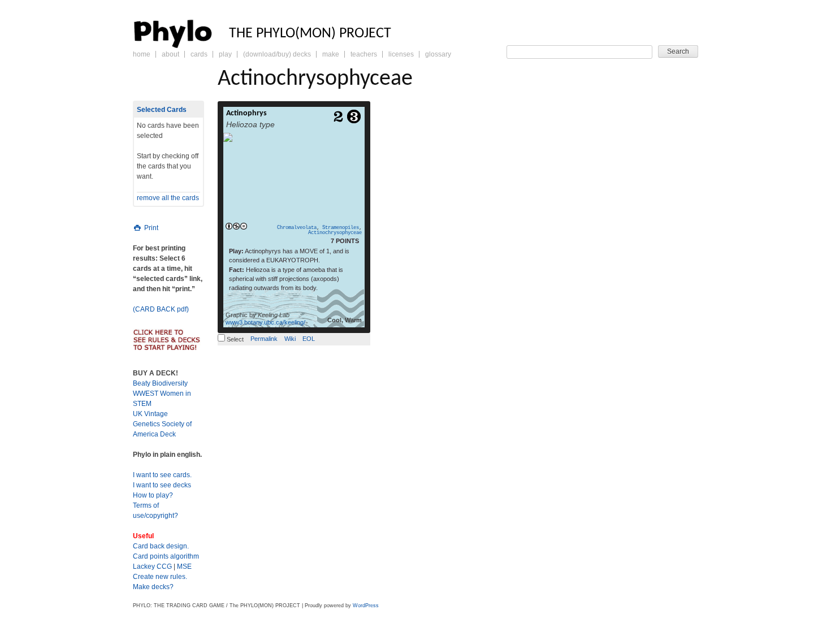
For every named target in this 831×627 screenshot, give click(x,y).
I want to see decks (162, 485)
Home (141, 54)
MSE (184, 566)
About (170, 54)
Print (150, 228)
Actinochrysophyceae (335, 233)
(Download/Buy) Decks (277, 54)
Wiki (290, 338)
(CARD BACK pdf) (161, 309)
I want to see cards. (162, 475)
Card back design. (161, 546)
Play (225, 54)
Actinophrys (246, 113)
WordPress (366, 605)
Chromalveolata (297, 228)
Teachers (363, 54)
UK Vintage (150, 414)
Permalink (264, 338)
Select (234, 339)
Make (330, 54)
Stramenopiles (340, 228)
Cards (199, 54)
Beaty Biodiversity (160, 383)
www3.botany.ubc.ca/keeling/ (265, 322)
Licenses (401, 54)
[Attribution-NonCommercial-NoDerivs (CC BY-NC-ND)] (236, 226)
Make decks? (153, 587)
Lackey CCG (152, 566)
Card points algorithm (166, 556)
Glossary (438, 54)
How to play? (153, 495)
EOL (308, 338)
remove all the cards (168, 198)
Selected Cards (162, 110)
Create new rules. (160, 577)
